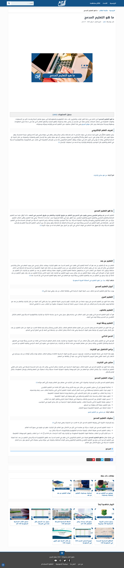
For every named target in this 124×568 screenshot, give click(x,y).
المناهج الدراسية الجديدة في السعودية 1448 (104, 542)
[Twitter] (64, 560)
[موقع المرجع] (62, 3)
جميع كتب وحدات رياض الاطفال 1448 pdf (84, 523)
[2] (41, 225)
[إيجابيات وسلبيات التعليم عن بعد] (83, 485)
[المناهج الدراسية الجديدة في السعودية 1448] (104, 533)
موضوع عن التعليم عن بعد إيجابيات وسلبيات (104, 494)
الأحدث (105, 3)
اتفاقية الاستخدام (47, 564)
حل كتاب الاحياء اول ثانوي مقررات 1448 (62, 542)
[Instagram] (60, 560)
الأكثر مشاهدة (95, 3)
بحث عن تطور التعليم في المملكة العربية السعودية (89, 280)
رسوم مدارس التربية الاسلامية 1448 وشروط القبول (105, 524)
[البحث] (9, 3)
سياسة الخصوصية (62, 564)
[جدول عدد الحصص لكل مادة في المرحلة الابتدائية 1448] (40, 514)
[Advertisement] (62, 38)
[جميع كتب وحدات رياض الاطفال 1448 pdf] (83, 514)
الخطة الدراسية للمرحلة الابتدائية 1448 (63, 523)
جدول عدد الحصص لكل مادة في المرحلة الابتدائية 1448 (42, 524)
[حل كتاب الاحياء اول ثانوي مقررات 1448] (62, 533)
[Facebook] (69, 560)
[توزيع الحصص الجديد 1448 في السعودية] (83, 533)
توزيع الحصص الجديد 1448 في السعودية (83, 542)
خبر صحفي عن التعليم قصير (96, 412)
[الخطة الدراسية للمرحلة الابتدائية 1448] (62, 514)
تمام (104, 22)
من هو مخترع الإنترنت (100, 175)
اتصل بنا (73, 564)
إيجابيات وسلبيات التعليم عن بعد (84, 494)
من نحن (80, 564)
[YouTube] (55, 560)
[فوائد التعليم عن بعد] (62, 485)
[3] (30, 275)
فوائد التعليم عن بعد (64, 493)
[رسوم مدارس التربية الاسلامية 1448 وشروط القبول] (104, 514)
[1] (59, 142)
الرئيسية (113, 3)
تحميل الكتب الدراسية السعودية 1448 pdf (21, 523)
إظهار (55, 114)
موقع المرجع (86, 124)
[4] (43, 291)
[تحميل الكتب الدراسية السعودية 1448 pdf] (19, 514)
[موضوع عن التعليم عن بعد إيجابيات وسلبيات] (104, 485)
